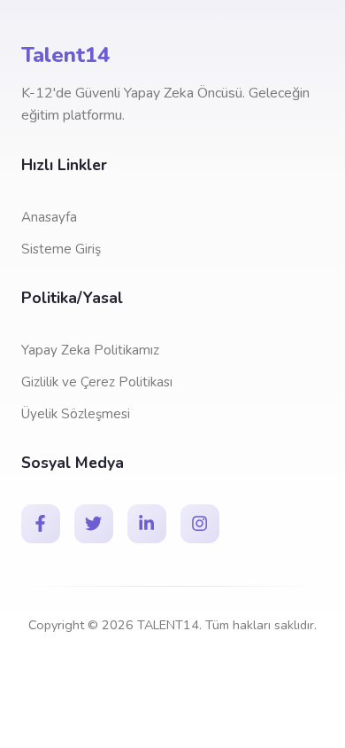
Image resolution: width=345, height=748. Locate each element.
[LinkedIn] (146, 523)
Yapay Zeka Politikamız (90, 350)
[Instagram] (199, 523)
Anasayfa (49, 217)
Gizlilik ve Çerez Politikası (96, 382)
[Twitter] (93, 523)
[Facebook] (40, 523)
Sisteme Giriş (61, 249)
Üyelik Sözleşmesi (75, 414)
